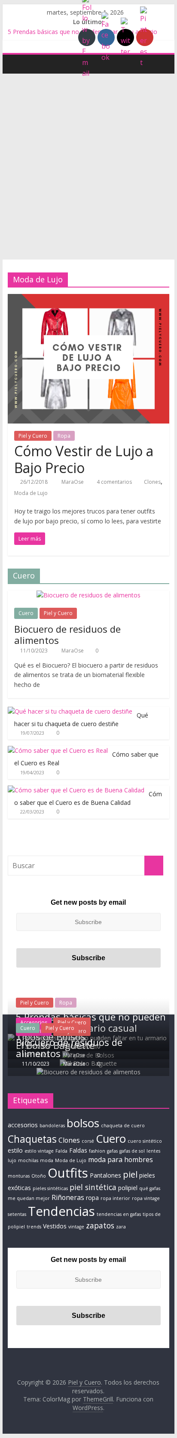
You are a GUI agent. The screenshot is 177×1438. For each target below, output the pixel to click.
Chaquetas (32, 1139)
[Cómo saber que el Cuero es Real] (58, 750)
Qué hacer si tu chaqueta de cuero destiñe (81, 719)
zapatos (100, 1225)
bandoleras (52, 1126)
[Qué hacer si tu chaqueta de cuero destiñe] (70, 711)
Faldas (78, 1150)
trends (34, 1227)
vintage (76, 1227)
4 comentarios (113, 482)
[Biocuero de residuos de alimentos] (88, 595)
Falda (61, 1151)
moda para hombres (120, 1159)
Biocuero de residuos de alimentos (67, 634)
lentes (153, 1151)
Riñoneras (68, 1197)
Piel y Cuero (32, 435)
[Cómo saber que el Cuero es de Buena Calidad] (76, 790)
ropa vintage (146, 1198)
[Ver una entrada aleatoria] (160, 64)
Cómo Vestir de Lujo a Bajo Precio (83, 459)
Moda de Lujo (31, 493)
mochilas (28, 1160)
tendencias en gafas (119, 1214)
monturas (19, 1176)
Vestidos (55, 1226)
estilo (15, 1150)
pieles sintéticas (50, 1188)
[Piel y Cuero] (16, 64)
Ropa (64, 435)
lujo (12, 1160)
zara (121, 1227)
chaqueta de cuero (123, 1126)
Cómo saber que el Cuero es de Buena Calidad (88, 798)
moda (46, 1160)
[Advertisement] (88, 166)
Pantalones (105, 1175)
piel (130, 1174)
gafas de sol (132, 1151)
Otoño (38, 1176)
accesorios (23, 1125)
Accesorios (33, 1022)
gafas (112, 1151)
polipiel (127, 1188)
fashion (97, 1151)
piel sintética (93, 1187)
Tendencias (61, 1211)
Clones (152, 482)
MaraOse (73, 482)
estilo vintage (39, 1151)
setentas (17, 1214)
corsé (88, 1141)
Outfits (68, 1172)
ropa (92, 1198)
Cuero (26, 613)
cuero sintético (145, 1141)
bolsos (83, 1123)
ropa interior (115, 1198)
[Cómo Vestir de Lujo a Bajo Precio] (88, 299)
